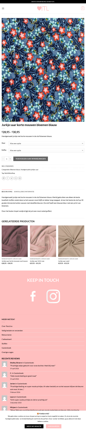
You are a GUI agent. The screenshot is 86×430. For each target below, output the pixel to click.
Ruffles (4, 150)
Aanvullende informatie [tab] (24, 192)
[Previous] (1, 247)
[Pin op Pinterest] (20, 178)
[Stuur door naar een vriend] (16, 178)
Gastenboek (6, 348)
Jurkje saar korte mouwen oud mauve (15, 261)
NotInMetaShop (10, 173)
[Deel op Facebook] (8, 178)
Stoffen (4, 343)
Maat (3, 143)
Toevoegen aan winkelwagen (31, 159)
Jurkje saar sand (63, 261)
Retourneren (7, 335)
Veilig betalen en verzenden (12, 330)
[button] (3, 8)
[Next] (84, 247)
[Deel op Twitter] (12, 178)
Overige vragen (7, 352)
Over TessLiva (7, 326)
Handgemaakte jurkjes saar (29, 169)
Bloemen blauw (15, 169)
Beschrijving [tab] (7, 192)
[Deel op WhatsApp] (4, 178)
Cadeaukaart (7, 339)
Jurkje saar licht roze (37, 261)
